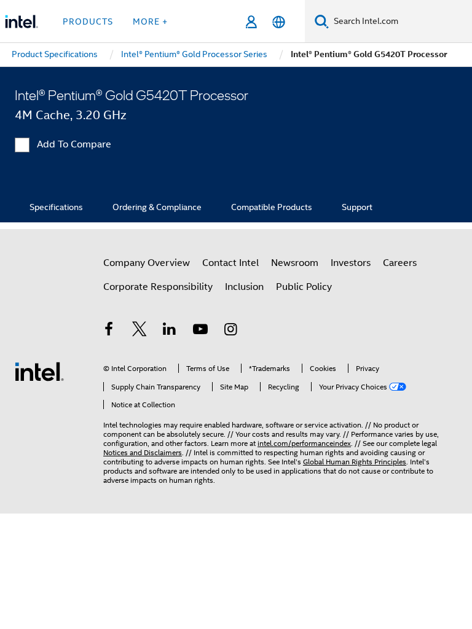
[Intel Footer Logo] (39, 371)
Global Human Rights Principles (354, 461)
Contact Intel (230, 263)
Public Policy (304, 287)
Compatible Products (271, 207)
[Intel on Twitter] (139, 331)
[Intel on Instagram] (230, 331)
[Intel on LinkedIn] (169, 331)
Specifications (56, 207)
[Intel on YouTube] (200, 331)
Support (357, 207)
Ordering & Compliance (157, 207)
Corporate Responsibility (158, 287)
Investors (351, 263)
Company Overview (146, 263)
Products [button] (88, 21)
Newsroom (294, 263)
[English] (278, 22)
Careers (400, 263)
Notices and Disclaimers (142, 452)
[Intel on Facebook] (108, 331)
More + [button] (150, 21)
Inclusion (244, 287)
